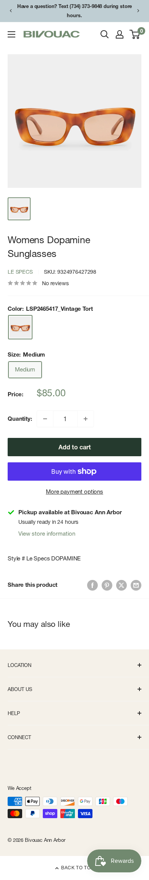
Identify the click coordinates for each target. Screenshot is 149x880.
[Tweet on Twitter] (121, 584)
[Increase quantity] (86, 419)
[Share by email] (136, 584)
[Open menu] (11, 34)
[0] (135, 34)
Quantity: (20, 418)
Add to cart (74, 447)
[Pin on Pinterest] (107, 584)
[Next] (138, 11)
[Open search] (104, 34)
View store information (46, 533)
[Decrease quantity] (45, 419)
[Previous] (11, 11)
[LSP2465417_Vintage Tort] (20, 327)
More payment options (74, 491)
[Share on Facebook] (92, 584)
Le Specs (20, 271)
